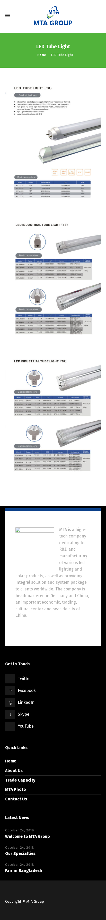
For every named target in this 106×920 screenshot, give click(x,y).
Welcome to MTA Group (27, 836)
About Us (14, 770)
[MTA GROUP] (53, 16)
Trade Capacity (20, 780)
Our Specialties (20, 853)
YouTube (26, 726)
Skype (23, 714)
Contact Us (16, 799)
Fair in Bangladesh (23, 870)
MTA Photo (15, 789)
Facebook (27, 690)
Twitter (24, 678)
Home (10, 761)
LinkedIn (26, 702)
